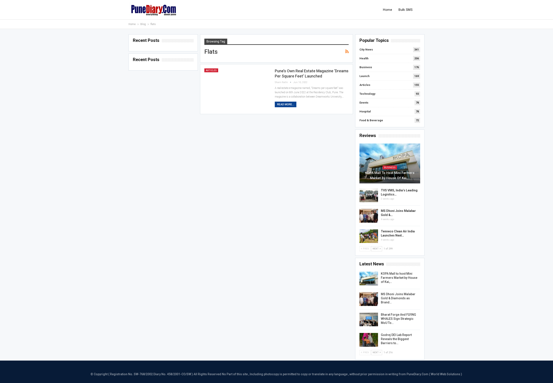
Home (387, 10)
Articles (211, 70)
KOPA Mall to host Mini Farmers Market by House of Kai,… (389, 175)
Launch (364, 76)
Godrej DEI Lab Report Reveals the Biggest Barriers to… (396, 339)
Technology (367, 93)
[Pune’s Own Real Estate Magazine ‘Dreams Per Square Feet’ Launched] (236, 89)
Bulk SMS (406, 10)
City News (366, 49)
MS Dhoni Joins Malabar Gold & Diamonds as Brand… (398, 298)
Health (364, 58)
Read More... (285, 104)
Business (365, 67)
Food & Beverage (371, 120)
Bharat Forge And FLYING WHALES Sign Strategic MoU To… (398, 319)
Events (363, 102)
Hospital (365, 111)
